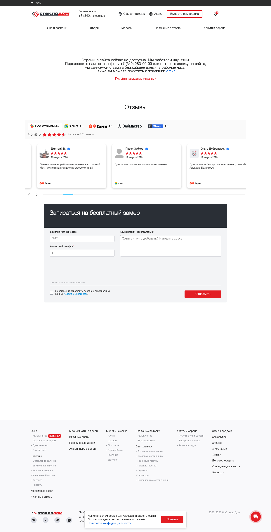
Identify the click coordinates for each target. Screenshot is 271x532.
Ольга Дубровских (201, 149)
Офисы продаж (134, 14)
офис (171, 71)
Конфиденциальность (75, 294)
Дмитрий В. (47, 149)
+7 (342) (93, 16)
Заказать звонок (87, 12)
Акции (158, 14)
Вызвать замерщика (184, 14)
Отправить (203, 294)
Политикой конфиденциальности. (110, 523)
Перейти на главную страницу (135, 79)
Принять (172, 519)
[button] (29, 195)
